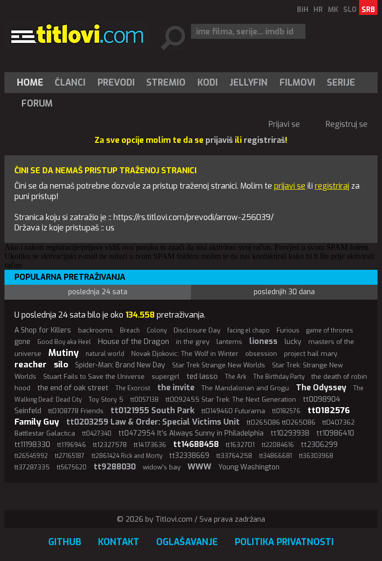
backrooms (95, 330)
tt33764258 (234, 455)
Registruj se (347, 124)
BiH (302, 9)
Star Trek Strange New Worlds (218, 365)
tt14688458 (196, 444)
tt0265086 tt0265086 (281, 422)
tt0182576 (286, 411)
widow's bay (162, 467)
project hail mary (310, 353)
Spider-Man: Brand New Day (120, 365)
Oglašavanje (187, 542)
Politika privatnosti (284, 542)
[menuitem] (32, 82)
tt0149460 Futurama (233, 411)
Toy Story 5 (106, 399)
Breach (130, 331)
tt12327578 (110, 445)
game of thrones (329, 331)
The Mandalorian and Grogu (245, 388)
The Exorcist (132, 388)
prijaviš (219, 140)
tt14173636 (150, 445)
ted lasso (202, 376)
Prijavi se (284, 124)
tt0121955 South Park (152, 410)
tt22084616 (278, 445)
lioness (263, 341)
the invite (175, 387)
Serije (341, 83)
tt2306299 (319, 444)
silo (61, 364)
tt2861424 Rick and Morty (127, 456)
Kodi (207, 83)
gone (22, 341)
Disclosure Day (197, 330)
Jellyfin (248, 83)
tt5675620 (72, 467)
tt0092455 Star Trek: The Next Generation (231, 399)
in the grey (192, 341)
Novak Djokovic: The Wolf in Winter (184, 353)
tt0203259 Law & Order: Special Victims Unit (153, 422)
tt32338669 (189, 455)
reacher (30, 364)
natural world (105, 354)
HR (318, 9)
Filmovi (297, 83)
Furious (288, 330)
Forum (37, 104)
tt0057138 (144, 400)
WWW (199, 466)
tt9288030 (115, 466)
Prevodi (116, 83)
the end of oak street (72, 388)
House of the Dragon (133, 341)
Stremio (166, 83)
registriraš (264, 140)
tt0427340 (96, 434)
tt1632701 (240, 445)
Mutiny (63, 353)
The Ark (235, 377)
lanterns (229, 341)
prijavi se (289, 186)
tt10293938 (290, 433)
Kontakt (118, 542)
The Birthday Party (278, 377)
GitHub (64, 542)
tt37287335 (32, 467)
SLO (350, 9)
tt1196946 (71, 445)
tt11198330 (32, 444)
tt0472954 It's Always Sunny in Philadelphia (191, 433)
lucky (293, 341)
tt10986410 (335, 433)
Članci (70, 83)
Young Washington (249, 467)
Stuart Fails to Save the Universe (94, 376)
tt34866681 (275, 456)
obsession (261, 353)
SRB (368, 9)
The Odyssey (321, 387)
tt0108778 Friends (75, 411)
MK (333, 9)
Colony (157, 331)
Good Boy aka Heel (64, 342)
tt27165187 (70, 456)
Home (30, 83)
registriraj (332, 186)
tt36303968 (316, 456)
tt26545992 (31, 456)
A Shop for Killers (42, 330)
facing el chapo (248, 331)
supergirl (166, 376)
